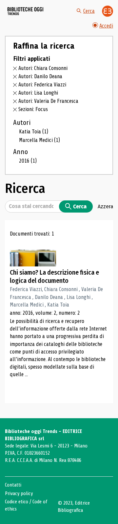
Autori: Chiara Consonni (43, 68)
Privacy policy (19, 493)
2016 (28, 161)
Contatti (13, 485)
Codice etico (16, 502)
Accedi (106, 26)
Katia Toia (33, 131)
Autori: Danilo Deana (40, 76)
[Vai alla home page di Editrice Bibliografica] (107, 11)
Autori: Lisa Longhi (38, 93)
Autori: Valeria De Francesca (48, 101)
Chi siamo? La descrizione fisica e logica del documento (54, 277)
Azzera (105, 206)
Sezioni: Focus (33, 109)
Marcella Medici (39, 140)
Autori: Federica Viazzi (42, 84)
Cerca (89, 11)
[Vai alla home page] (25, 11)
